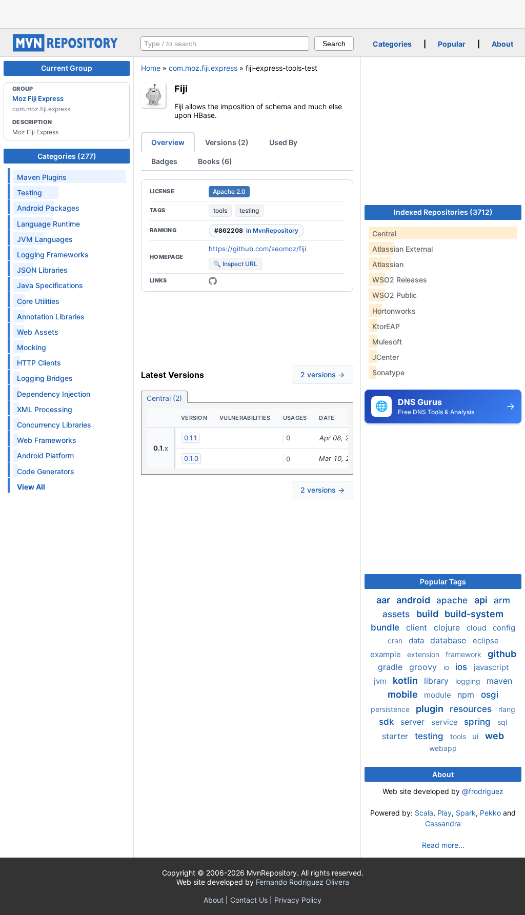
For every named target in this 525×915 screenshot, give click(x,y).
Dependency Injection (53, 394)
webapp (443, 748)
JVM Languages (45, 239)
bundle (386, 627)
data (417, 640)
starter (396, 736)
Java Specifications (50, 285)
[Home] (66, 49)
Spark (466, 812)
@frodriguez (482, 791)
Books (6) (215, 161)
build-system (474, 613)
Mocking (31, 347)
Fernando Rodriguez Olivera (302, 882)
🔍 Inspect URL (235, 264)
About (502, 43)
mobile (404, 694)
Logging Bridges (45, 378)
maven (499, 681)
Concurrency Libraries (54, 424)
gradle (391, 667)
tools (220, 210)
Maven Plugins (42, 177)
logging (468, 681)
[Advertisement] (262, 13)
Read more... (443, 845)
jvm (381, 681)
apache (453, 600)
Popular (452, 43)
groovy (424, 667)
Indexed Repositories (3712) (443, 212)
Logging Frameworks (53, 254)
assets (397, 614)
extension (424, 654)
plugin (431, 708)
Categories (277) (66, 156)
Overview (168, 142)
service (445, 722)
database (449, 640)
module (438, 695)
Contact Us (249, 900)
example (386, 654)
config (504, 628)
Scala (424, 812)
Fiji (181, 88)
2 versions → (322, 374)
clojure (448, 627)
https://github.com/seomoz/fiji (257, 249)
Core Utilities (38, 301)
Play (444, 812)
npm (467, 694)
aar (384, 600)
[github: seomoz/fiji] (213, 281)
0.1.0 (191, 458)
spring (478, 722)
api (482, 600)
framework (464, 654)
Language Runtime (48, 223)
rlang (506, 709)
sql (502, 722)
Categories (392, 43)
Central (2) (164, 398)
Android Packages (48, 208)
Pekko (490, 812)
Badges (164, 161)
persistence (391, 709)
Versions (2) (227, 142)
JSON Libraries (42, 270)
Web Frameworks (46, 440)
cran (396, 640)
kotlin (406, 680)
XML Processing (44, 409)
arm (502, 600)
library (437, 681)
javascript (491, 667)
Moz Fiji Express (38, 98)
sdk (387, 722)
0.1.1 (190, 438)
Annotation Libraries (51, 316)
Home (150, 68)
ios (462, 667)
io (447, 667)
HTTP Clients (39, 362)
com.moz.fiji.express (203, 68)
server (413, 722)
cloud (478, 628)
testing (249, 210)
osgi (489, 694)
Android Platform (45, 455)
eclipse (486, 640)
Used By (283, 142)
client (418, 627)
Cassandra (443, 823)
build (428, 613)
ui (476, 736)
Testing (29, 192)
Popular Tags (443, 581)
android (414, 600)
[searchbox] (224, 43)
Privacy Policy (297, 900)
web (494, 735)
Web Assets (37, 332)
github (502, 653)
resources (472, 709)
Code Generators (45, 471)
